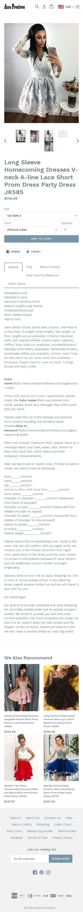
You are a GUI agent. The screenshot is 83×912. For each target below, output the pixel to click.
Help (69, 818)
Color (7, 223)
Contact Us (52, 818)
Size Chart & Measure (42, 275)
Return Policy (50, 267)
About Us (33, 818)
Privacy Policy (62, 837)
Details (13, 267)
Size (7, 208)
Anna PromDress (44, 907)
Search (15, 818)
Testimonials (66, 831)
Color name (27, 400)
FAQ (29, 267)
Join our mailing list (41, 849)
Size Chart (14, 831)
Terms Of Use (37, 837)
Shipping (42, 824)
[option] (21, 136)
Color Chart (16, 283)
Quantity (66, 223)
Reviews (16, 837)
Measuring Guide (40, 831)
